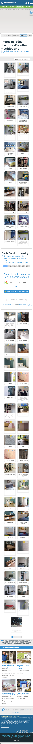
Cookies (20, 737)
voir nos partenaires (5, 727)
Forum (3, 6)
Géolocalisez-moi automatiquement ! (17, 291)
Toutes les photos (6, 35)
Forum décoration (23, 693)
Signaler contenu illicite (12, 735)
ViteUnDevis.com (22, 304)
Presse (15, 736)
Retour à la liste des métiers (17, 300)
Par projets (16, 35)
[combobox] (22, 59)
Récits (12, 6)
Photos (19, 6)
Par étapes (24, 35)
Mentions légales (22, 735)
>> (20, 637)
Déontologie (20, 736)
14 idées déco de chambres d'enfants (9, 694)
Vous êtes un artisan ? (29, 305)
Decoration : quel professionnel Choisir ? (23, 666)
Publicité (26, 736)
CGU (4, 304)
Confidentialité (8, 304)
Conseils (28, 6)
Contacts (4, 735)
